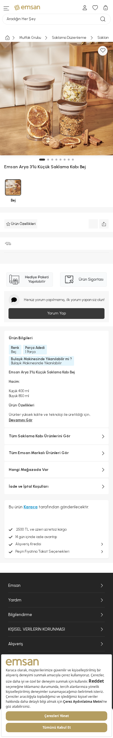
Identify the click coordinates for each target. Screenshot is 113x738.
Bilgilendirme (20, 614)
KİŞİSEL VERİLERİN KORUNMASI (36, 629)
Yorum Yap (56, 313)
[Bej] (13, 187)
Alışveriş (15, 643)
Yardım (14, 600)
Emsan (14, 585)
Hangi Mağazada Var (29, 469)
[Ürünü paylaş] (104, 224)
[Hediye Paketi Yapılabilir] (29, 279)
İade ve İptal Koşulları (29, 486)
